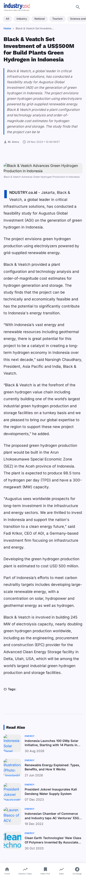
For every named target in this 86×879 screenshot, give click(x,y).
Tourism (57, 18)
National (39, 18)
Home (7, 28)
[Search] (77, 7)
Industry (22, 18)
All (7, 18)
